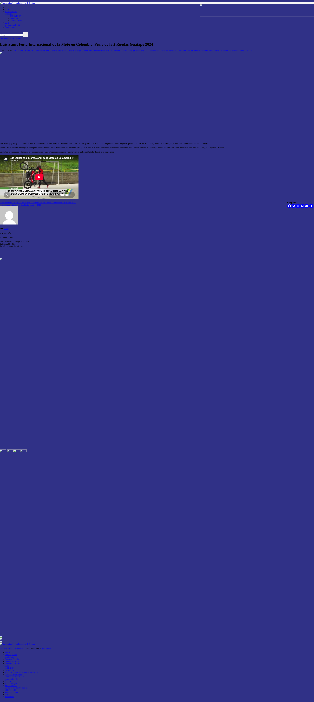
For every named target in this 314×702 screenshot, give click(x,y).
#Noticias (164, 50)
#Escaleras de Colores (118, 50)
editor (6, 229)
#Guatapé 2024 (142, 50)
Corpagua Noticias (7, 38)
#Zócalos (248, 50)
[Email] (306, 206)
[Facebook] (289, 206)
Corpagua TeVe (16, 20)
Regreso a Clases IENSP (14, 677)
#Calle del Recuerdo (57, 50)
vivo (6, 694)
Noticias (18, 38)
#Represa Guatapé (236, 50)
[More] (311, 206)
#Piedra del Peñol (201, 50)
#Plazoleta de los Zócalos (218, 50)
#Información (154, 50)
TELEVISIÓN (15, 16)
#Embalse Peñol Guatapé (99, 50)
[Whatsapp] (302, 206)
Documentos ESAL (12, 25)
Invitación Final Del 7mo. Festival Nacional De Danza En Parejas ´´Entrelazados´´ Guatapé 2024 (38, 203)
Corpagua (9, 14)
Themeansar (46, 648)
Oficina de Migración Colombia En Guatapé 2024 (21, 205)
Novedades (9, 670)
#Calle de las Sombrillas (23, 50)
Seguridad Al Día (11, 679)
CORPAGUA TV (12, 661)
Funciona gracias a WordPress (12, 648)
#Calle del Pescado (41, 50)
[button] (0, 31)
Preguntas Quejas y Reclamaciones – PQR (21, 672)
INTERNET (15, 18)
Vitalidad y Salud (11, 692)
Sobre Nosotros (11, 12)
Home (7, 652)
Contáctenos (9, 27)
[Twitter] (294, 206)
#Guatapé (131, 50)
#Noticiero (173, 50)
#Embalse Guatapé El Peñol (77, 50)
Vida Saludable (11, 690)
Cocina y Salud (11, 655)
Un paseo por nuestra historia (16, 688)
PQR (7, 23)
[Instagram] (298, 206)
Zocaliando (9, 697)
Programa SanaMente (13, 675)
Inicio (7, 9)
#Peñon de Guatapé (185, 50)
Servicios (8, 681)
